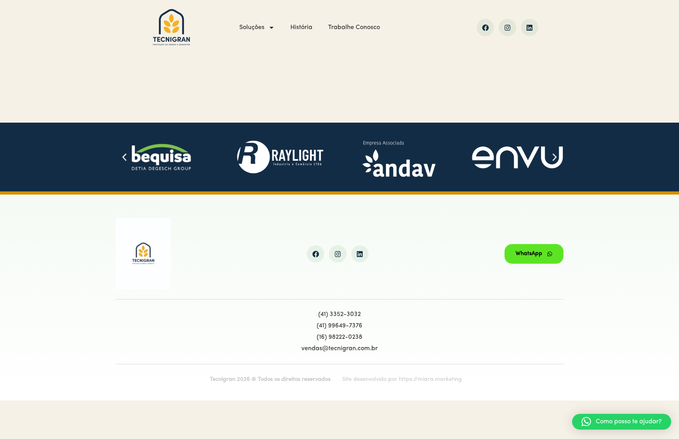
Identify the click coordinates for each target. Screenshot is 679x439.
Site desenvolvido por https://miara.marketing (402, 379)
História (301, 27)
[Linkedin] (529, 27)
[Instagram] (507, 27)
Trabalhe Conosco (354, 27)
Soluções (251, 27)
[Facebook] (485, 27)
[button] (124, 157)
